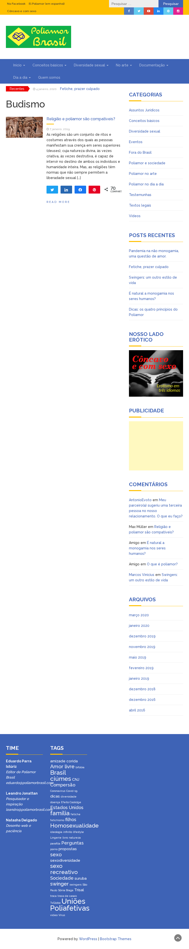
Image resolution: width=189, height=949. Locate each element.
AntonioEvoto (140, 500)
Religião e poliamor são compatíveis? (81, 119)
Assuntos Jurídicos (144, 110)
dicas (55, 796)
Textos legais (140, 205)
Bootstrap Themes (115, 939)
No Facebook (16, 3)
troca (53, 895)
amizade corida (64, 761)
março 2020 (139, 615)
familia (60, 813)
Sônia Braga (65, 890)
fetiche (75, 814)
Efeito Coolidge (71, 802)
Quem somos (49, 77)
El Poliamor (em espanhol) (46, 3)
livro (65, 837)
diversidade (69, 796)
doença (55, 802)
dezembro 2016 (142, 700)
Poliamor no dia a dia (146, 184)
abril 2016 (137, 710)
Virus (62, 915)
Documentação (152, 65)
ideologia (56, 831)
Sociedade (62, 878)
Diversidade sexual (90, 65)
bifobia (80, 767)
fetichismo (57, 820)
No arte (122, 65)
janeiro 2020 (139, 626)
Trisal (79, 890)
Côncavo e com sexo (21, 11)
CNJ (75, 779)
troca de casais (67, 895)
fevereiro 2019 (141, 668)
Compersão (62, 784)
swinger (59, 884)
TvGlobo (55, 902)
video (54, 915)
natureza (75, 837)
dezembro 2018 (142, 689)
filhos (70, 819)
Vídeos (135, 216)
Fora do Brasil (140, 152)
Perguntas (72, 842)
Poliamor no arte (143, 174)
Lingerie (56, 837)
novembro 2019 (142, 647)
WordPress (88, 939)
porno (54, 849)
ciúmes (60, 778)
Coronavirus (57, 790)
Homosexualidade (74, 825)
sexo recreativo (64, 869)
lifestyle (78, 831)
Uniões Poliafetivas (70, 904)
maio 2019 (137, 657)
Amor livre (62, 766)
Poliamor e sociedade (147, 163)
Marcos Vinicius (141, 575)
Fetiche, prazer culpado (80, 89)
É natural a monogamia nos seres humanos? (147, 548)
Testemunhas (140, 195)
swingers (75, 884)
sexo (56, 854)
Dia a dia (20, 77)
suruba (81, 878)
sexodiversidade (65, 860)
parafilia (55, 843)
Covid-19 (71, 790)
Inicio (18, 65)
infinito (67, 831)
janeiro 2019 (139, 678)
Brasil (58, 772)
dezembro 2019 (142, 636)
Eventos (135, 142)
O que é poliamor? (162, 564)
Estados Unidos (66, 807)
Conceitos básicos (48, 65)
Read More (58, 202)
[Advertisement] (156, 445)
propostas (68, 849)
